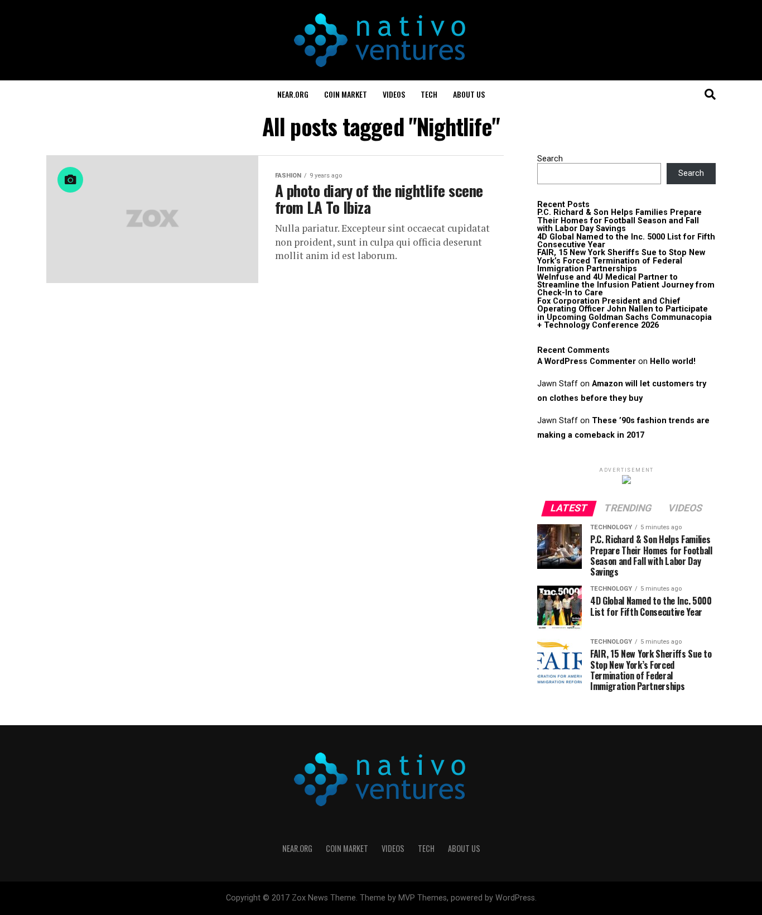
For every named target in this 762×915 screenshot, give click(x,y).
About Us (469, 94)
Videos (394, 94)
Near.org (292, 94)
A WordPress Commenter (586, 361)
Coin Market (345, 94)
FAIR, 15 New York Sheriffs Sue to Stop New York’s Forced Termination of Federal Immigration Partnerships (621, 261)
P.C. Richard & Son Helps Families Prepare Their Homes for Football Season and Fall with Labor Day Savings (619, 220)
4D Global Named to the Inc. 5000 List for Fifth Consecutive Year (626, 241)
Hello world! (673, 361)
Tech (429, 94)
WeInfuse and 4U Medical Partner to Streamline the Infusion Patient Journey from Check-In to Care (626, 285)
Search (550, 159)
